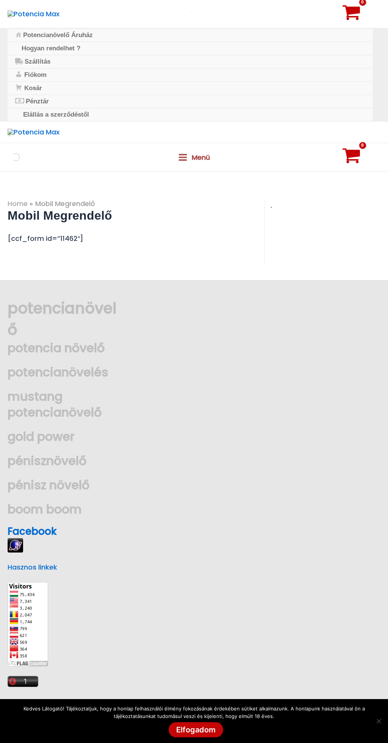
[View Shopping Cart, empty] (359, 13)
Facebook (32, 531)
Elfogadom (196, 729)
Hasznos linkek (32, 567)
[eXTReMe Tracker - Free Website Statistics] (15, 544)
